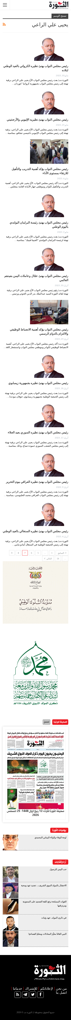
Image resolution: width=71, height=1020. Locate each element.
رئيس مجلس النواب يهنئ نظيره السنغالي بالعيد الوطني (35, 531)
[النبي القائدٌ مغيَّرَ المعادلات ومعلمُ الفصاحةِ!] (10, 939)
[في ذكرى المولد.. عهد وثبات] (10, 922)
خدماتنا (17, 988)
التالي (49, 558)
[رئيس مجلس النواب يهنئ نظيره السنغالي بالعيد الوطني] (49, 513)
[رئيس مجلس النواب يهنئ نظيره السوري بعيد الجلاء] (49, 415)
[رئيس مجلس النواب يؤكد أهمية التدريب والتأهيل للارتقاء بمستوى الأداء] (49, 151)
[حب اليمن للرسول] (10, 874)
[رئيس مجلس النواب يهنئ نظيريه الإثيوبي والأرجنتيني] (49, 102)
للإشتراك (31, 988)
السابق (61, 553)
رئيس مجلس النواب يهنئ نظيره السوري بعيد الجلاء (38, 432)
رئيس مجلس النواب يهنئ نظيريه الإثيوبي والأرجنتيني (37, 119)
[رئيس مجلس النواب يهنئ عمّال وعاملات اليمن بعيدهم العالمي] (49, 258)
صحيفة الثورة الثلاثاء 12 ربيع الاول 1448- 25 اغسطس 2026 (35, 813)
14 (58, 558)
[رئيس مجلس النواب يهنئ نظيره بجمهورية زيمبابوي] (49, 365)
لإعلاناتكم (46, 988)
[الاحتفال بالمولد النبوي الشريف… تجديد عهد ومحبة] (10, 890)
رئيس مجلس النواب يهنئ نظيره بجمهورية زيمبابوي (38, 383)
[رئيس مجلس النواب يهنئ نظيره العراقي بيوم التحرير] (49, 464)
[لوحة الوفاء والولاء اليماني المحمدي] (10, 842)
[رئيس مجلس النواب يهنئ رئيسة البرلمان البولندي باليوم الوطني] (49, 205)
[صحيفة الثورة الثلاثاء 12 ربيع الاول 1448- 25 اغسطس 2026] (35, 769)
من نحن (61, 988)
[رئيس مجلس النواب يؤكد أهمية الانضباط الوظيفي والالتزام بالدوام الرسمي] (49, 312)
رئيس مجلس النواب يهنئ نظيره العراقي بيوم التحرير (37, 481)
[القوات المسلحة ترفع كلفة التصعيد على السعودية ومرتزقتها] (10, 906)
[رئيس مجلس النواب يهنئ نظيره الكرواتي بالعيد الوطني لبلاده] (49, 48)
